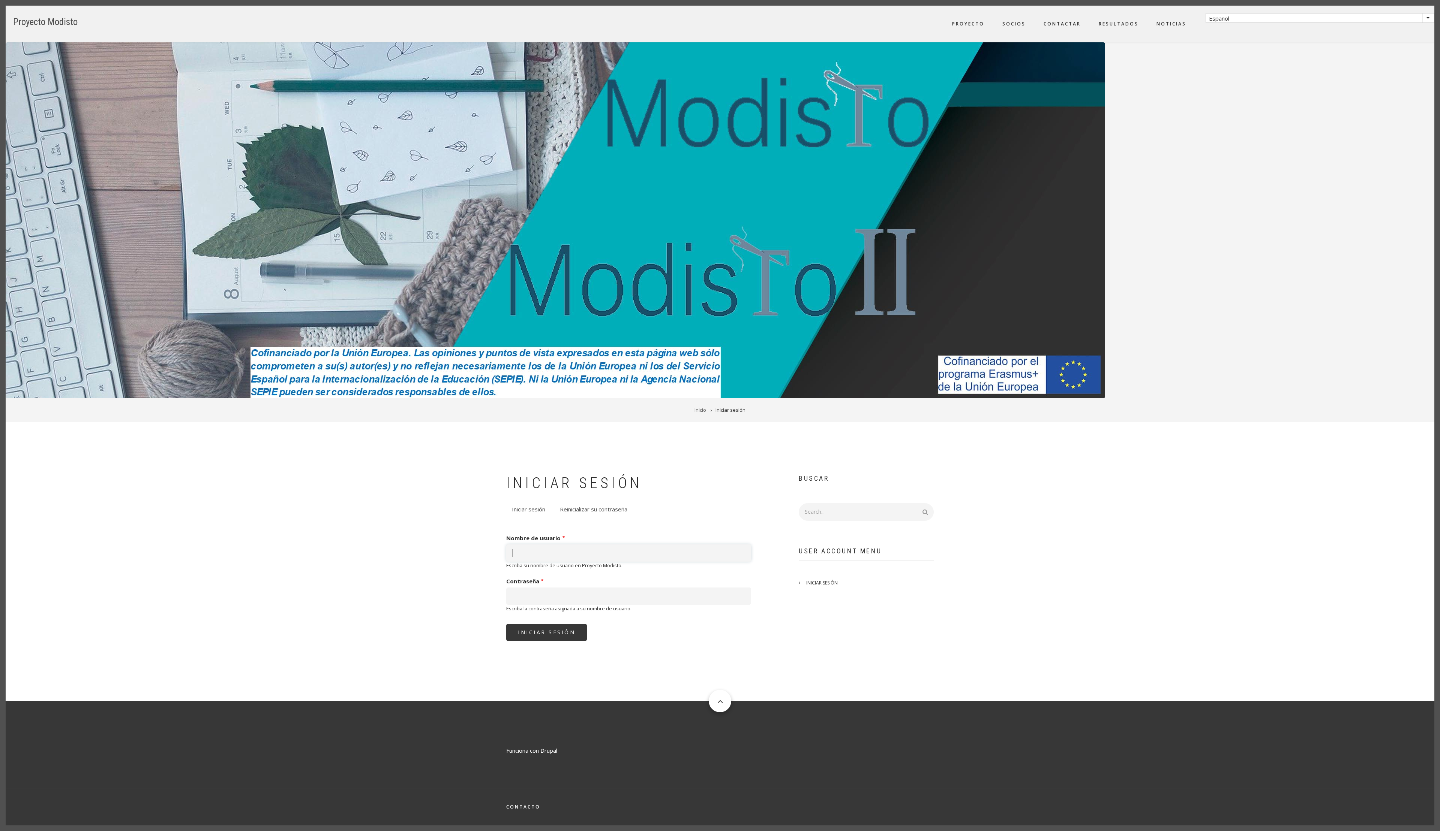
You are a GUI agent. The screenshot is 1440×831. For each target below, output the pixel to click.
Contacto (523, 807)
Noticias (1171, 24)
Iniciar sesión (531, 510)
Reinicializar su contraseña (593, 509)
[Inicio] (555, 219)
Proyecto (968, 24)
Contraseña (522, 581)
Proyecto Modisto (45, 21)
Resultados (1118, 24)
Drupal (548, 750)
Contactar (1062, 24)
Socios (1014, 24)
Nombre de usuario (533, 538)
